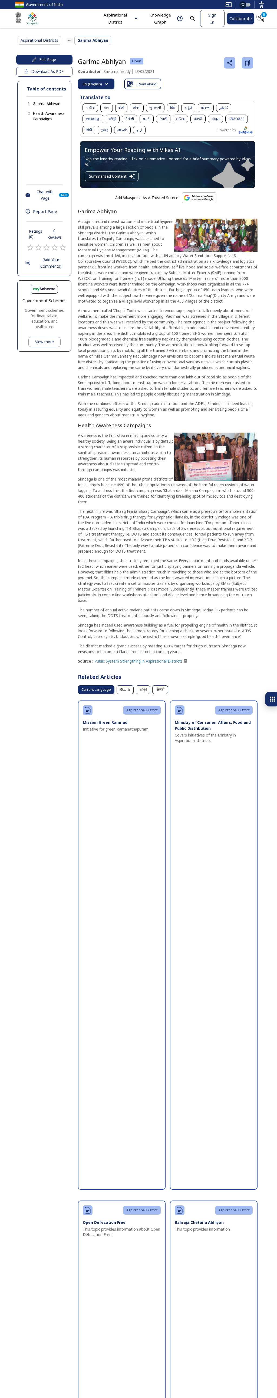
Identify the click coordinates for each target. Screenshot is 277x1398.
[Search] (192, 18)
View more (44, 341)
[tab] (96, 84)
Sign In (212, 18)
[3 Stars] (46, 248)
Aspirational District (115, 18)
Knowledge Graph (160, 18)
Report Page (45, 211)
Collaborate (240, 18)
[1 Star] (30, 248)
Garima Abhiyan (46, 103)
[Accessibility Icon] (261, 4)
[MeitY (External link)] (18, 18)
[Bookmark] (247, 62)
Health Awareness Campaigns (49, 116)
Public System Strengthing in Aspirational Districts (138, 661)
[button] (41, 104)
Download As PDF (47, 71)
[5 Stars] (63, 248)
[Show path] (70, 40)
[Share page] (229, 62)
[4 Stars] (55, 248)
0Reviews (54, 234)
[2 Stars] (38, 248)
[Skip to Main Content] (228, 4)
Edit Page (47, 59)
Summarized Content (108, 176)
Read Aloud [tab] (147, 84)
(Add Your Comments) (50, 263)
